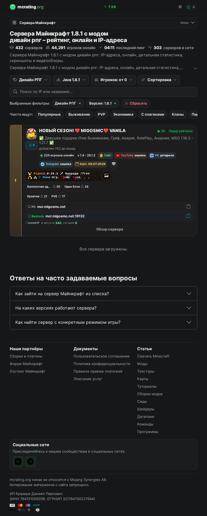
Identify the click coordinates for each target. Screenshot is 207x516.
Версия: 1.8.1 (100, 103)
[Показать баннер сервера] (106, 175)
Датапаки (145, 416)
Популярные (49, 114)
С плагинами (152, 114)
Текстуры (145, 371)
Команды (145, 424)
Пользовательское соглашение (102, 356)
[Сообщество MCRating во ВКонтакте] (18, 461)
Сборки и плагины (26, 356)
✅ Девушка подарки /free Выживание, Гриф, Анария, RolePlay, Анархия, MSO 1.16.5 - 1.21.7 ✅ (116, 140)
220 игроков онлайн (59, 155)
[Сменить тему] (191, 7)
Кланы (178, 114)
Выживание (79, 114)
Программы (147, 431)
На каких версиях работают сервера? (55, 308)
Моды (142, 364)
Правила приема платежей (98, 371)
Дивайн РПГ (65, 103)
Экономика (123, 114)
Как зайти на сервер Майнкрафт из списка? (62, 293)
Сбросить (138, 103)
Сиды (142, 401)
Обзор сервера (109, 229)
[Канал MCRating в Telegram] (30, 461)
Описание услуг (88, 379)
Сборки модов (150, 394)
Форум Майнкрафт (26, 364)
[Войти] (179, 7)
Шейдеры (145, 409)
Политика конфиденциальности (102, 364)
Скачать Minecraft (153, 356)
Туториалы (147, 386)
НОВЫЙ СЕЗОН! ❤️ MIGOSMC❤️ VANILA (82, 130)
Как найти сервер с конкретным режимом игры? (67, 322)
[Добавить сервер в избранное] (113, 164)
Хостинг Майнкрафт (27, 371)
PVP (101, 114)
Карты (142, 379)
